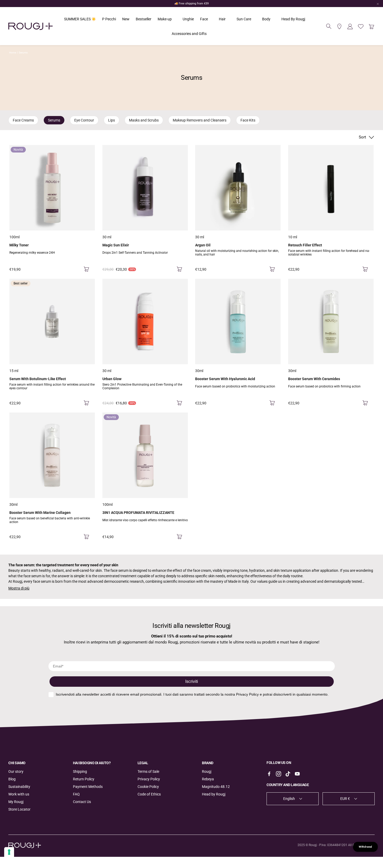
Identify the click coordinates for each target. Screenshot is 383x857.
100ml (14, 237)
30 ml (106, 237)
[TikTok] (288, 773)
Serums (23, 52)
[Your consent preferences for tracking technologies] (9, 852)
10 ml (292, 237)
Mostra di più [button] (18, 588)
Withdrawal (365, 846)
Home (12, 52)
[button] (328, 26)
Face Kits (247, 120)
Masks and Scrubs (144, 120)
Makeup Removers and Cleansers (199, 120)
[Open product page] (145, 187)
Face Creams (23, 120)
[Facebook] (269, 773)
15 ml (13, 371)
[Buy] (86, 269)
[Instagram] (278, 773)
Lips (111, 120)
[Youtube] (297, 773)
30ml (199, 371)
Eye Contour (84, 120)
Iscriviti (191, 681)
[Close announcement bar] (378, 4)
